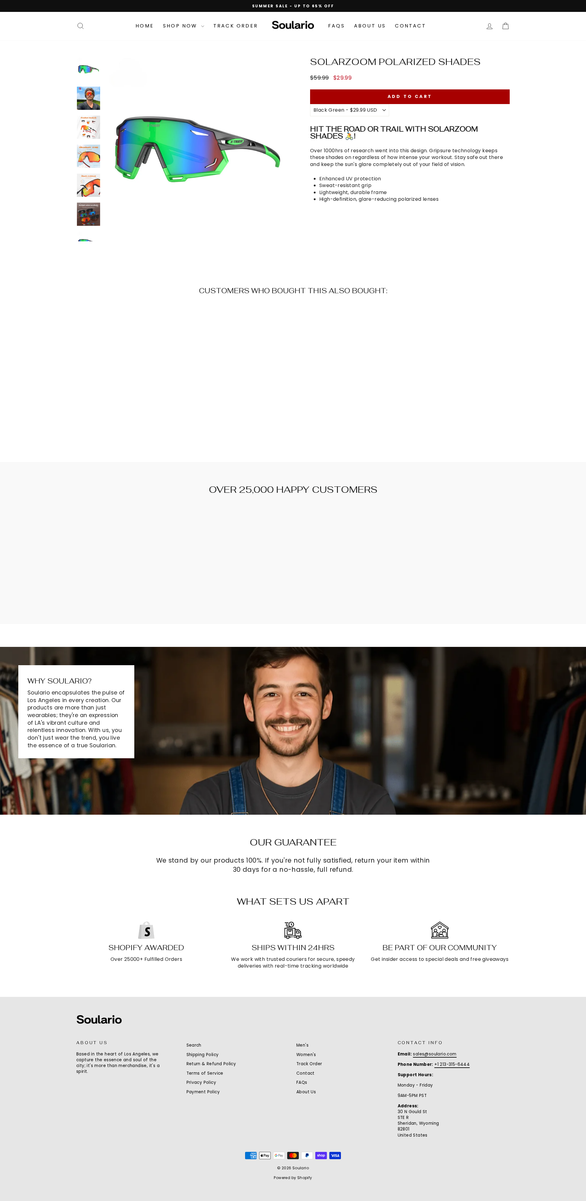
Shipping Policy (202, 1055)
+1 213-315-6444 (452, 1064)
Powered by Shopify (293, 1177)
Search (193, 1045)
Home (145, 25)
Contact (410, 25)
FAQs (336, 25)
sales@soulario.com (434, 1054)
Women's (306, 1055)
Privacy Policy (201, 1082)
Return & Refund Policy (211, 1064)
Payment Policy (203, 1092)
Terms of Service (204, 1073)
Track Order (235, 25)
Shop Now (181, 25)
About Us (370, 25)
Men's (302, 1045)
